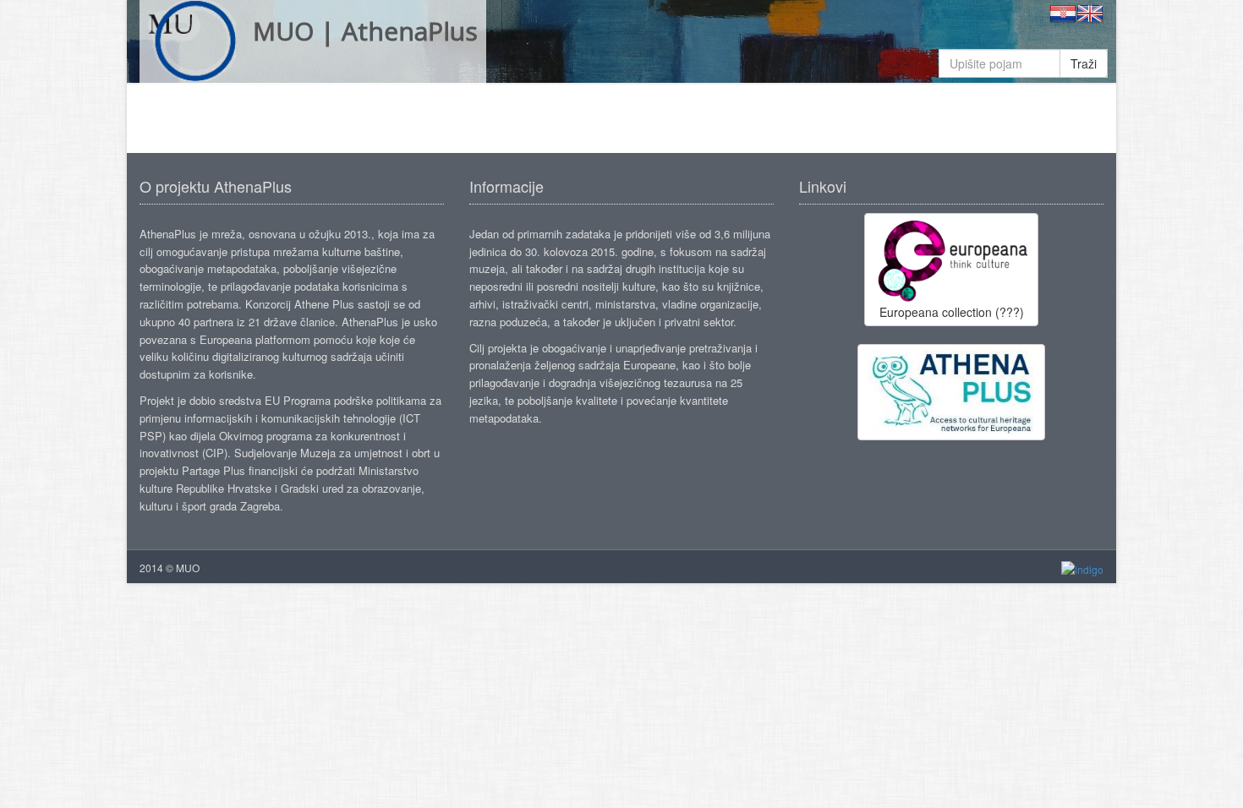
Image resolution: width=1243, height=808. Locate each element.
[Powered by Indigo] (1082, 568)
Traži (1084, 63)
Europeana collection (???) (951, 311)
